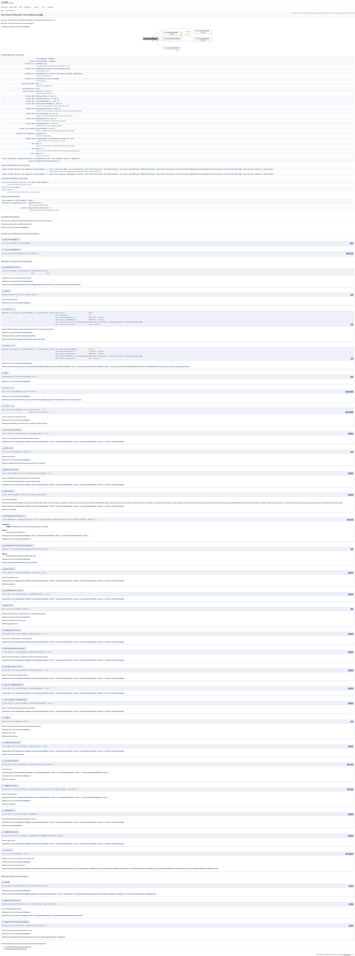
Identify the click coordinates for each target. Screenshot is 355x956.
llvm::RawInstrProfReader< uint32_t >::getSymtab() (56, 894)
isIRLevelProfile (41, 96)
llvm (2, 10)
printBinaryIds (41, 78)
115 (14, 776)
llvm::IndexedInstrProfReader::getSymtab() (25, 894)
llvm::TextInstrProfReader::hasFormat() (132, 366)
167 (14, 912)
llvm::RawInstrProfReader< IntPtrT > (43, 442)
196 (14, 617)
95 (12, 227)
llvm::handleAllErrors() (58, 400)
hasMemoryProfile (41, 118)
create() (11, 336)
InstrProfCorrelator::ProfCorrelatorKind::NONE (225, 169)
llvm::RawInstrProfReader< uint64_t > (92, 442)
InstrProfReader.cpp (26, 281)
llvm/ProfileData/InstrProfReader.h (21, 23)
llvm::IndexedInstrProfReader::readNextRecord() (170, 868)
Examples (50, 7)
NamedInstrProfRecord (54, 68)
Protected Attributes (339, 13)
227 (14, 539)
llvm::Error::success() (28, 423)
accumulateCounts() (17, 754)
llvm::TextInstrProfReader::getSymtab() (85, 894)
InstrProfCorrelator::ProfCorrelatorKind (175, 169)
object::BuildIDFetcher (132, 169)
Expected (17, 169)
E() (10, 400)
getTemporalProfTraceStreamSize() (22, 937)
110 (14, 801)
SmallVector (12, 158)
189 (14, 862)
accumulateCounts (41, 138)
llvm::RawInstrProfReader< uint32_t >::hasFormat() (70, 366)
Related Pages (13, 7)
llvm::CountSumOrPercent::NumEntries (68, 284)
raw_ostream (51, 78)
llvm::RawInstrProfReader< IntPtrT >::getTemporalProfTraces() (31, 915)
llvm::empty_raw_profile (17, 366)
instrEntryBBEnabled (43, 101)
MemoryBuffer (71, 174)
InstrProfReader (10, 10)
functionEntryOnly (42, 113)
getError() (14, 624)
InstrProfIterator (28, 83)
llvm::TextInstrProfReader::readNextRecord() (203, 868)
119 (14, 381)
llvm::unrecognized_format (181, 366)
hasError (39, 148)
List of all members (350, 13)
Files (43, 7)
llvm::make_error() (163, 366)
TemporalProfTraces (35, 203)
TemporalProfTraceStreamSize (38, 208)
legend (177, 50)
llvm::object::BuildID (64, 73)
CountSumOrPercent (55, 138)
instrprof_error (17, 182)
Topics (20, 7)
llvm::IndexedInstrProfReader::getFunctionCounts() (61, 868)
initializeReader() (151, 366)
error (8, 182)
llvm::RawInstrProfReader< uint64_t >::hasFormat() (103, 366)
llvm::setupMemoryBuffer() (26, 336)
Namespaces (27, 7)
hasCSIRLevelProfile (43, 98)
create (51, 169)
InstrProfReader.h (23, 227)
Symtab (30, 200)
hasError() (12, 463)
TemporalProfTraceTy (25, 158)
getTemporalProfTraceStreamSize (47, 161)
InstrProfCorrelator (96, 169)
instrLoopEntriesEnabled (44, 103)
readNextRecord (41, 68)
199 (14, 460)
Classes (36, 7)
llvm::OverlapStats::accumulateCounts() (24, 339)
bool (33, 96)
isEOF (37, 143)
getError (39, 153)
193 (14, 729)
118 (14, 303)
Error (33, 63)
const (48, 91)
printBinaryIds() (84, 868)
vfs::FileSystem (74, 169)
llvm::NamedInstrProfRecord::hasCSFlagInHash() (24, 284)
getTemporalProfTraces (43, 158)
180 (14, 396)
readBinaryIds (40, 73)
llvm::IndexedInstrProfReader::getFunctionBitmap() (27, 868)
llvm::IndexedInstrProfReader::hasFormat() (39, 366)
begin (37, 83)
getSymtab (39, 133)
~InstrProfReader (41, 61)
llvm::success (43, 423)
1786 (14, 281)
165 (14, 890)
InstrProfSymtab (27, 133)
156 (14, 332)
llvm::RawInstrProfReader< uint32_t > (68, 442)
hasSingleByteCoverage (43, 108)
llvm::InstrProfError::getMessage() (40, 400)
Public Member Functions (297, 13)
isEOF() (11, 620)
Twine (61, 169)
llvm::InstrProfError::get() (20, 400)
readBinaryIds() (94, 868)
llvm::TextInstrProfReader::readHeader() (141, 868)
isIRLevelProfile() (46, 284)
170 (14, 363)
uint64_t (32, 91)
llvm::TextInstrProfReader (116, 442)
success (9, 189)
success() (12, 779)
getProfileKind (41, 128)
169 (14, 934)
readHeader (39, 63)
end (37, 88)
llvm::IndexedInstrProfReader (21, 442)
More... (54, 20)
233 (14, 559)
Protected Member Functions (327, 13)
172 (14, 420)
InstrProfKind (30, 128)
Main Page (4, 7)
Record (66, 68)
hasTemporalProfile (42, 123)
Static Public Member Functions (311, 13)
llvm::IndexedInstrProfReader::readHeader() (114, 868)
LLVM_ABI (28, 138)
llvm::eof (12, 733)
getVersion (39, 91)
